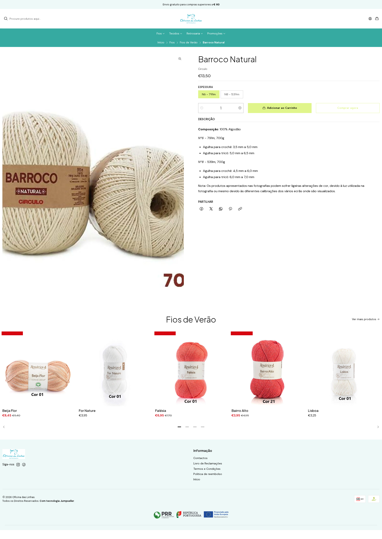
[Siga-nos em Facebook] (24, 465)
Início (161, 42)
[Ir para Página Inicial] (191, 19)
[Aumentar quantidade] (240, 108)
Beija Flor (9, 410)
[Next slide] (377, 427)
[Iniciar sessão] (370, 19)
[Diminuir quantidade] (201, 108)
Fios (172, 42)
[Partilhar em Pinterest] (230, 209)
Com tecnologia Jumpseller (57, 501)
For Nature (87, 410)
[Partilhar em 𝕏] (211, 209)
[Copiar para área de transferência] (240, 209)
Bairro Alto (240, 410)
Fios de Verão (189, 42)
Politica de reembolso (207, 474)
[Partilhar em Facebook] (201, 209)
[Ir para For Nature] (114, 368)
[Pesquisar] (5, 19)
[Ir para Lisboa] (344, 368)
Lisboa (313, 410)
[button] (179, 427)
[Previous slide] (5, 427)
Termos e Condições (206, 469)
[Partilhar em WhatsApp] (220, 209)
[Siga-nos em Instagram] (18, 465)
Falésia (160, 410)
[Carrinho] (377, 19)
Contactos (200, 458)
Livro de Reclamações (207, 463)
